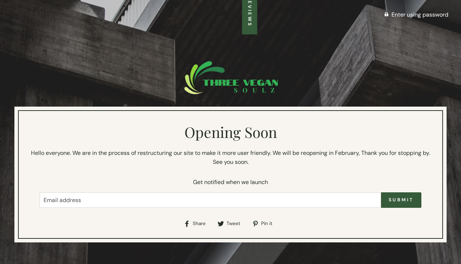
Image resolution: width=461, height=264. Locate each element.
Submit (401, 200)
